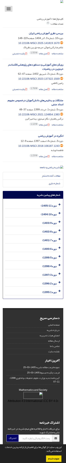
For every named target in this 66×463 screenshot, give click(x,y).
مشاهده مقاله (57, 54)
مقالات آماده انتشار (51, 175)
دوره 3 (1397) (49, 274)
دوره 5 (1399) (49, 257)
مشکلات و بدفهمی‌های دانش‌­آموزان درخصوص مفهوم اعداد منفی (35, 102)
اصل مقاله (39, 54)
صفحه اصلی (54, 324)
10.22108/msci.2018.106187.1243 (39, 145)
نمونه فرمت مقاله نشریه (48, 367)
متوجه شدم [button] (53, 458)
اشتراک (12, 438)
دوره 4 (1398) (49, 266)
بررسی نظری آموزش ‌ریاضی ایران (46, 33)
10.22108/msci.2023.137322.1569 (39, 78)
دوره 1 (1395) (49, 292)
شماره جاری (54, 183)
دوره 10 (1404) (49, 214)
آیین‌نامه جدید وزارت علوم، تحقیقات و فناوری (38, 377)
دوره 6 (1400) (49, 248)
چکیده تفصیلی (18, 54)
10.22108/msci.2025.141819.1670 (39, 43)
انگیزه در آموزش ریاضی (50, 136)
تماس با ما (55, 346)
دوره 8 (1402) (49, 231)
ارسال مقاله (54, 340)
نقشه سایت (54, 351)
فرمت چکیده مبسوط (50, 372)
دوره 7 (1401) (49, 240)
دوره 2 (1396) (49, 283)
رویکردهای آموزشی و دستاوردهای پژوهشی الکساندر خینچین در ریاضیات (35, 67)
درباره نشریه (53, 330)
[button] (44, 451)
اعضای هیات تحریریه (50, 335)
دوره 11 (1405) (49, 205)
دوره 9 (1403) (49, 222)
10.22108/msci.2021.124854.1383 (39, 114)
